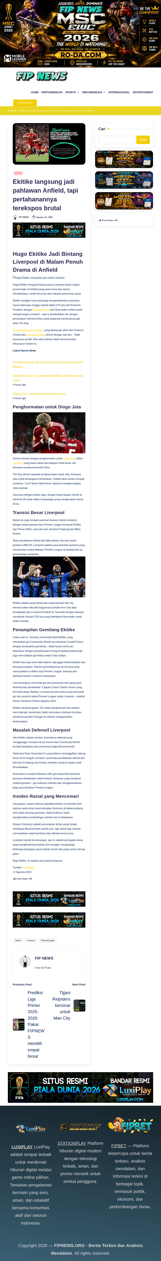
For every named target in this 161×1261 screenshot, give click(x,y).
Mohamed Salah (35, 334)
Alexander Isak (41, 309)
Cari (101, 129)
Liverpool (18, 463)
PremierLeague (48, 940)
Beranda (12, 110)
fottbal (18, 940)
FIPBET (118, 1146)
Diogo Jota (69, 458)
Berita (18, 173)
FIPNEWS (28, 867)
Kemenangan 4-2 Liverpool (28, 330)
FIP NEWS (44, 958)
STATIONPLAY (72, 1143)
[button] (25, 103)
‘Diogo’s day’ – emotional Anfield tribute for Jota (39, 393)
